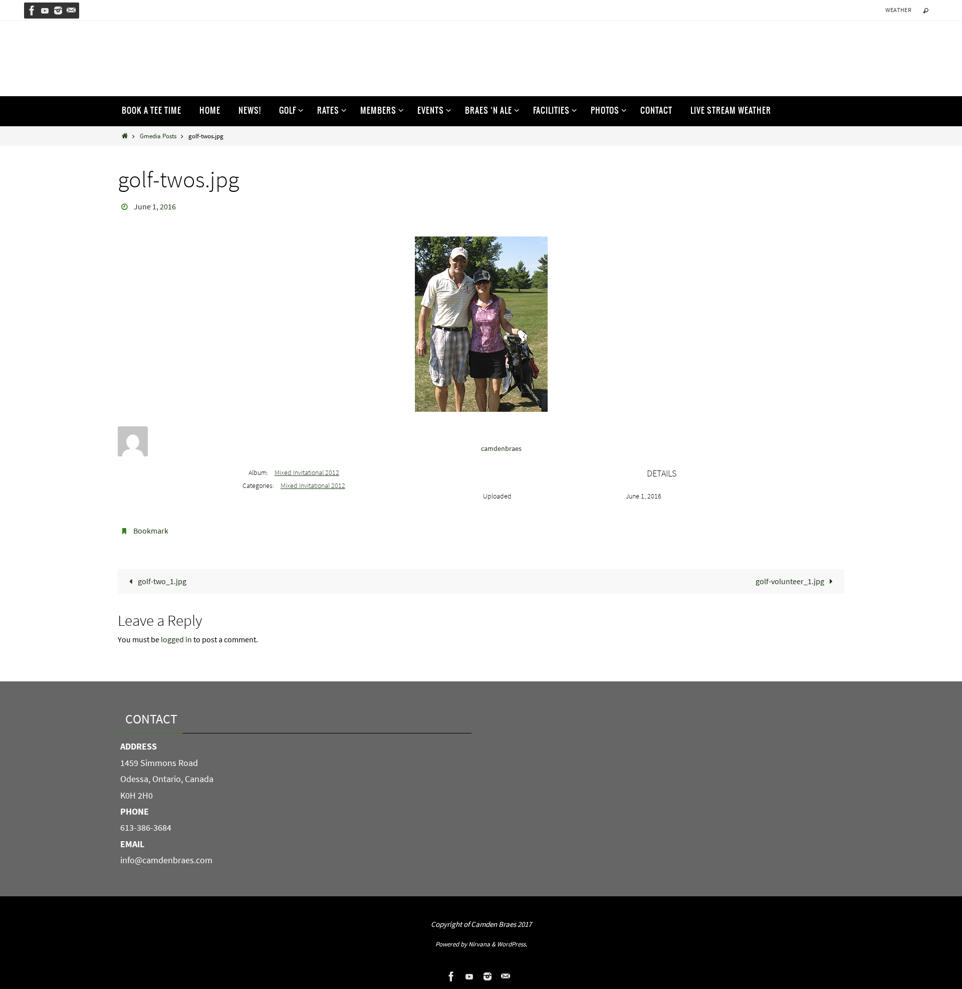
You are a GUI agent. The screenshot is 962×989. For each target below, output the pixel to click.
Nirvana (479, 944)
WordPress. (512, 944)
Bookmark (150, 531)
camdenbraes (501, 448)
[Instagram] (58, 11)
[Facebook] (32, 11)
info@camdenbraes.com (166, 860)
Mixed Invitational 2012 (307, 472)
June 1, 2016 (155, 206)
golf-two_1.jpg (161, 581)
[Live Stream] (45, 11)
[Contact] (71, 11)
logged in (176, 639)
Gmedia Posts (158, 136)
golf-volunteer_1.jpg (791, 581)
